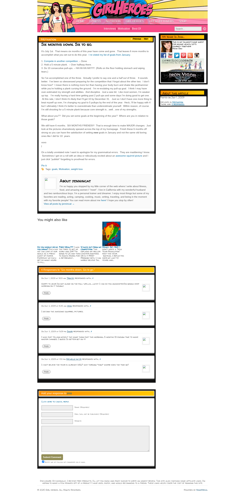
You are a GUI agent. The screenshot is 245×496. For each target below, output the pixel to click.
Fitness (95, 21)
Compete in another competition (61, 61)
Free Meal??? (66, 247)
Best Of (136, 28)
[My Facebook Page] (164, 57)
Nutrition (113, 21)
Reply (46, 293)
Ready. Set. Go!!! (110, 247)
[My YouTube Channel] (171, 57)
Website (78, 421)
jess (69, 393)
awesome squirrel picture (129, 155)
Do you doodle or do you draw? (47, 248)
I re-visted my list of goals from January (109, 54)
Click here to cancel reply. (55, 401)
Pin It (44, 165)
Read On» (177, 48)
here (103, 200)
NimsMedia (201, 489)
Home (80, 21)
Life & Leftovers (161, 21)
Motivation (124, 28)
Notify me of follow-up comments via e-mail (65, 462)
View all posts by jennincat (59, 203)
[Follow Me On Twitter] (177, 57)
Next (146, 38)
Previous (137, 38)
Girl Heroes (135, 21)
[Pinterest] (184, 57)
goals (55, 169)
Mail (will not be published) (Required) (91, 414)
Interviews (110, 28)
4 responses (178, 104)
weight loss (77, 169)
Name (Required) (81, 407)
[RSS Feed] (191, 57)
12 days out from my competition (91, 248)
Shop (182, 21)
